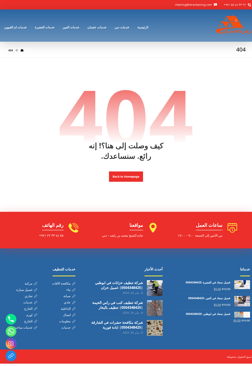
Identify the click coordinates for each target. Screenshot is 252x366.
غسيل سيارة (24, 290)
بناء (68, 290)
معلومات (65, 321)
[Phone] (11, 319)
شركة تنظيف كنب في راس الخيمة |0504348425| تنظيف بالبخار (117, 305)
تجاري (28, 296)
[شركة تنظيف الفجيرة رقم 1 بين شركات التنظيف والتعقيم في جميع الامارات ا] (233, 26)
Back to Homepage (126, 177)
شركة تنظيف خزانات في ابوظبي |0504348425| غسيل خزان (119, 285)
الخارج (28, 308)
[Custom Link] (11, 355)
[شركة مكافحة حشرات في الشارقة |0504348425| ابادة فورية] (155, 328)
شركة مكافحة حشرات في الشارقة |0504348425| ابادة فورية (117, 325)
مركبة (28, 283)
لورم (29, 315)
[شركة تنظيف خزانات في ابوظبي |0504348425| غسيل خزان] (155, 288)
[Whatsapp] (11, 331)
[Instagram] (11, 343)
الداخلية (66, 308)
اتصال (67, 315)
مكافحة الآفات (61, 283)
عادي (67, 302)
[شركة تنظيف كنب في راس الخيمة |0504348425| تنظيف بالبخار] (155, 308)
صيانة (67, 296)
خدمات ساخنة (23, 327)
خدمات (27, 302)
